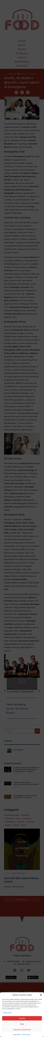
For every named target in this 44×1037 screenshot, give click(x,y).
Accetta (22, 1018)
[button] (41, 995)
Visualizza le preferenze (22, 1030)
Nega (22, 1024)
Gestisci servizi (7, 1012)
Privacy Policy (26, 1034)
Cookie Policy (17, 1034)
